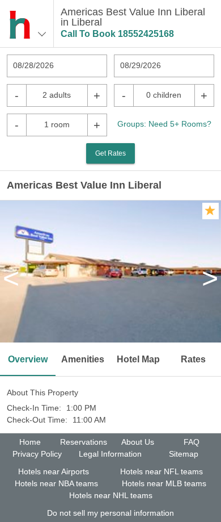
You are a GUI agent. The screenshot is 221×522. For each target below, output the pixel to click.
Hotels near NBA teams (56, 483)
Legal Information (110, 453)
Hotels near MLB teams (164, 483)
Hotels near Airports (53, 471)
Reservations (83, 441)
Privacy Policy (37, 453)
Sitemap (183, 453)
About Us (137, 441)
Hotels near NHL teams (110, 495)
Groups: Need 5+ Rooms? (164, 123)
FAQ (191, 441)
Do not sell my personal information (110, 512)
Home (30, 441)
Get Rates (110, 153)
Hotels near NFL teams (161, 471)
